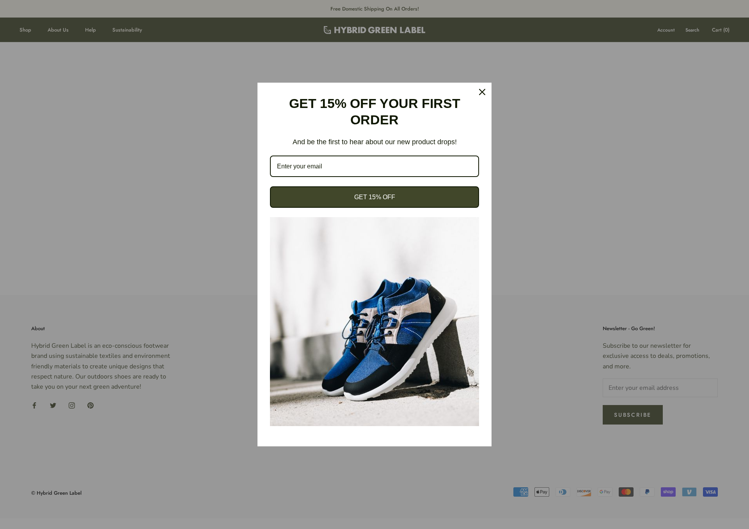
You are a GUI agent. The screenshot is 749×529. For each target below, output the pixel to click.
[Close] (482, 92)
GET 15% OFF (374, 197)
